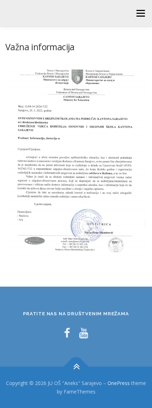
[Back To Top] (76, 366)
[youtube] (83, 333)
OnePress (118, 383)
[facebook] (67, 333)
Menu (140, 13)
